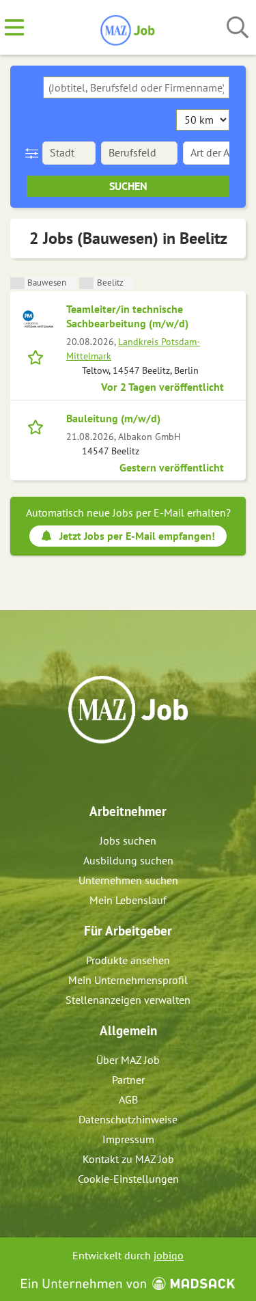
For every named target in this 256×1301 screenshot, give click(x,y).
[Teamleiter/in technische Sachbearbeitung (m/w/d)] (38, 319)
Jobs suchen (128, 840)
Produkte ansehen (128, 960)
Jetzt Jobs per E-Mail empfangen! (137, 536)
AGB (128, 1099)
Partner (128, 1079)
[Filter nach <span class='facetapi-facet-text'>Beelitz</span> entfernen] (86, 283)
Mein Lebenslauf (128, 900)
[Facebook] (118, 772)
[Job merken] (38, 356)
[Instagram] (141, 772)
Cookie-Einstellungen (128, 1179)
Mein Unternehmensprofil (128, 980)
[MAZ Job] (128, 28)
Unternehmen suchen (128, 880)
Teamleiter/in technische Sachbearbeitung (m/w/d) (127, 316)
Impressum (128, 1139)
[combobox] (136, 87)
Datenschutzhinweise (128, 1119)
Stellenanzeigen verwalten (128, 999)
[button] (34, 153)
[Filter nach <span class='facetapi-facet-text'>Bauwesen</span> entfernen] (17, 283)
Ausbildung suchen (128, 860)
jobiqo (169, 1255)
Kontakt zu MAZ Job (128, 1159)
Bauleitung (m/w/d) (113, 418)
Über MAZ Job (128, 1060)
